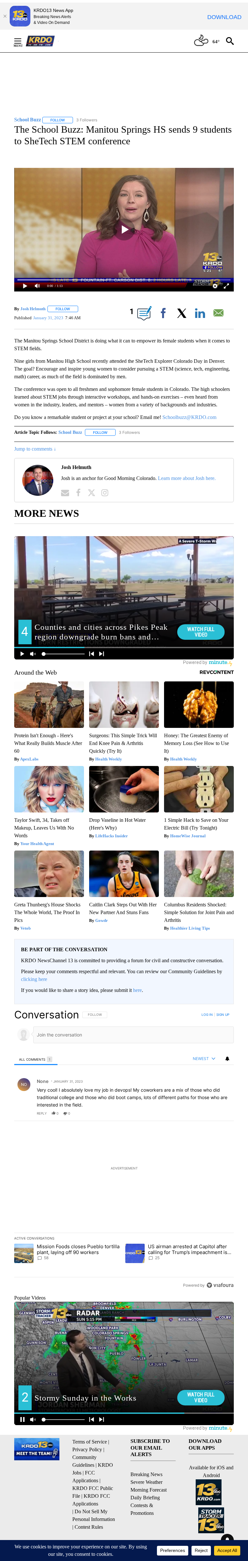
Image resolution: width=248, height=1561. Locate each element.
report (223, 1113)
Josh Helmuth (33, 308)
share (208, 1113)
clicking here (34, 979)
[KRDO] (42, 41)
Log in (207, 1014)
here (137, 990)
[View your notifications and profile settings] (227, 1058)
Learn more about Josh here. (187, 478)
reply (42, 1113)
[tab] (35, 1059)
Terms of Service (89, 1441)
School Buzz (70, 432)
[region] (124, 1149)
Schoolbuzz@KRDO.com (189, 417)
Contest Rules (89, 1527)
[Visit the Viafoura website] (220, 1285)
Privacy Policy (87, 1449)
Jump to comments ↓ (35, 449)
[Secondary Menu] (22, 41)
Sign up (222, 1014)
